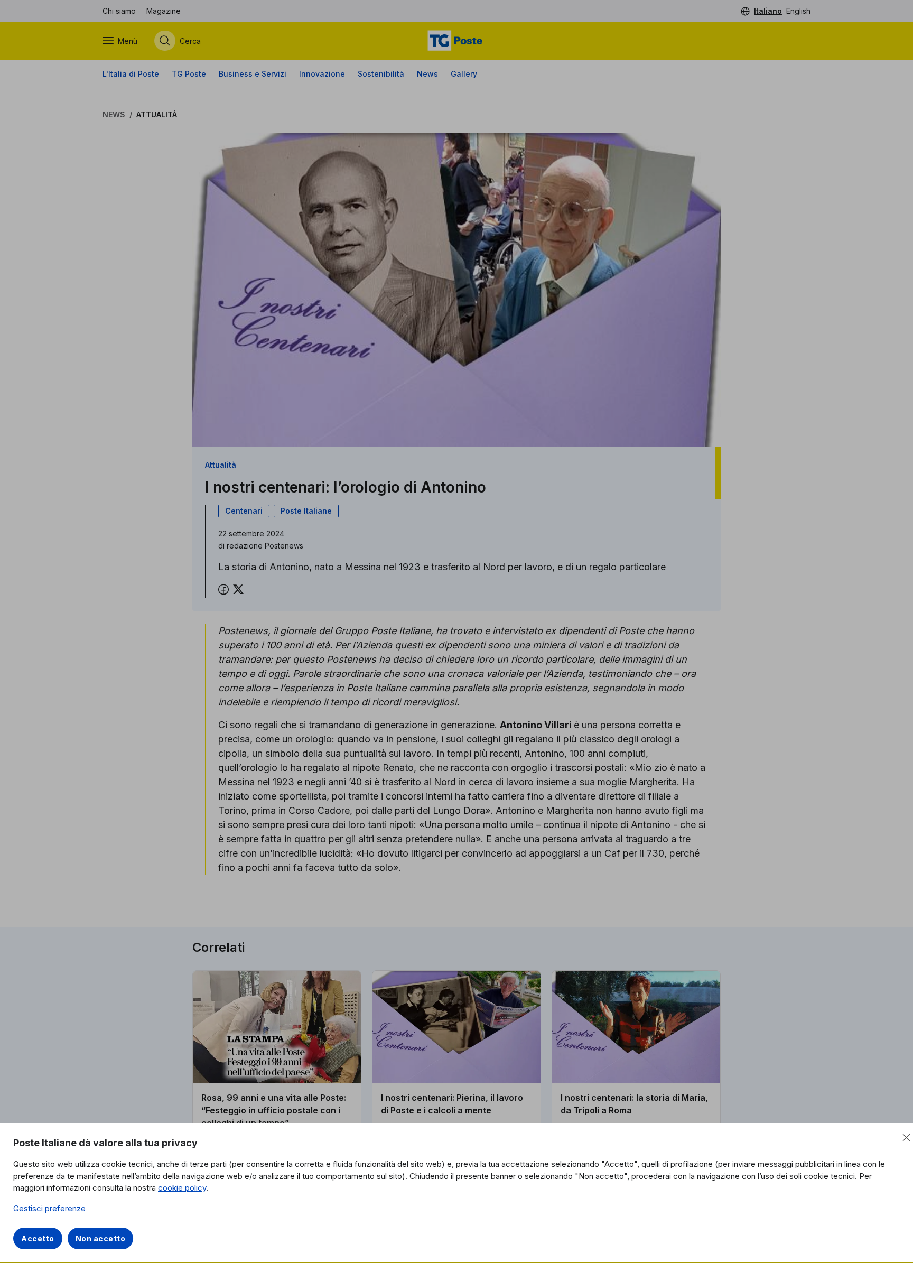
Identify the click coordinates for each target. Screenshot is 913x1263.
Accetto (37, 1238)
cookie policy (182, 1188)
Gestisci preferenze (49, 1208)
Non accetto (101, 1238)
